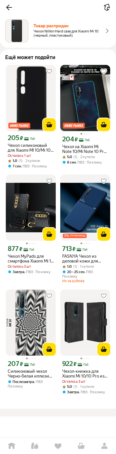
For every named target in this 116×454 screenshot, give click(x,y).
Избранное (58, 446)
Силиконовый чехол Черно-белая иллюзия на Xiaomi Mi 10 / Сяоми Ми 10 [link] (30, 373)
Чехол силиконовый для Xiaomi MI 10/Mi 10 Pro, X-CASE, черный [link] (29, 148)
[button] (9, 7)
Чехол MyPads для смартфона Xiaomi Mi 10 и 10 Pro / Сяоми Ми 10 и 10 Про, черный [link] (31, 258)
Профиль (104, 446)
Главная (11, 446)
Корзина (81, 446)
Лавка (34, 446)
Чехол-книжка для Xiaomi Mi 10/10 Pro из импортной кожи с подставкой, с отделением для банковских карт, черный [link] (83, 373)
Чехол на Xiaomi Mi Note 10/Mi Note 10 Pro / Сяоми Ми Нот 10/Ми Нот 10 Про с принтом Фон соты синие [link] (84, 149)
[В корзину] (49, 125)
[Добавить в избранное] (49, 71)
